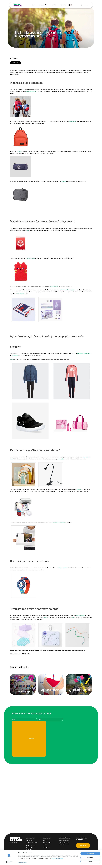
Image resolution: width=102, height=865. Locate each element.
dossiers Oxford (54, 286)
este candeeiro (61, 459)
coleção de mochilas (31, 91)
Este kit (12, 359)
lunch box (63, 181)
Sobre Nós (45, 840)
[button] (83, 845)
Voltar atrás (14, 58)
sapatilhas (15, 355)
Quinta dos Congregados (31, 845)
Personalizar (90, 857)
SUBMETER (31, 738)
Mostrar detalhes (22, 862)
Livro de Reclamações (64, 842)
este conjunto (20, 293)
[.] (70, 5)
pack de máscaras (80, 615)
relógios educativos (63, 567)
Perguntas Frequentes (64, 840)
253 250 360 (29, 849)
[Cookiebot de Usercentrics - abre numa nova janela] (9, 862)
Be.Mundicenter (46, 847)
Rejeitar (90, 861)
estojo (19, 151)
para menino (80, 353)
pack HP (79, 489)
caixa (45, 617)
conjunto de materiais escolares (67, 289)
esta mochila (72, 121)
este (28, 230)
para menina (87, 353)
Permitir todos (90, 853)
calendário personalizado (59, 522)
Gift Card (45, 844)
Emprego (45, 845)
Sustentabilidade (46, 842)
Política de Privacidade (57, 858)
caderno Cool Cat (31, 258)
